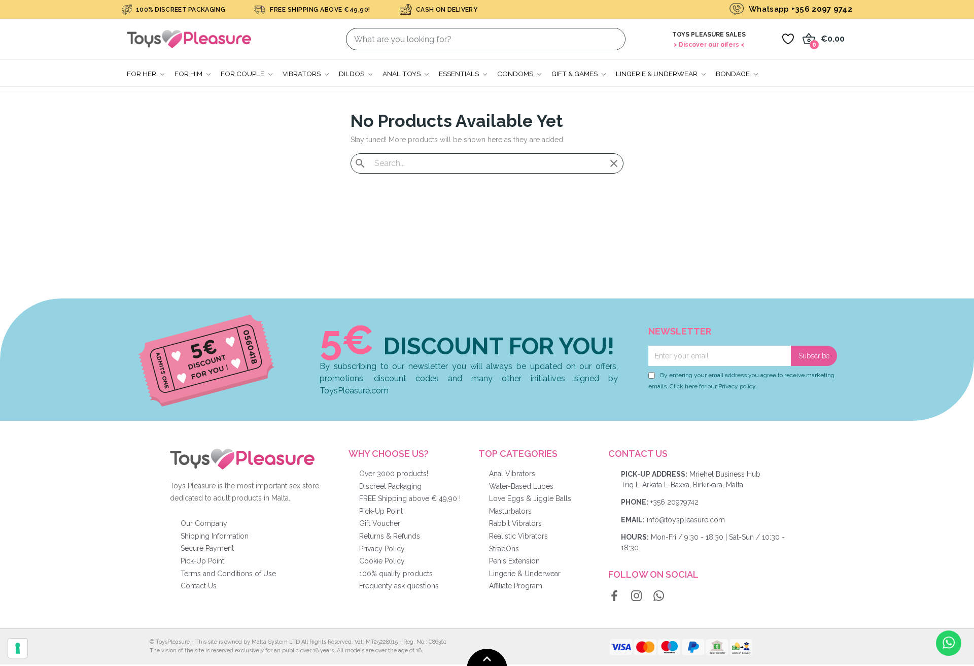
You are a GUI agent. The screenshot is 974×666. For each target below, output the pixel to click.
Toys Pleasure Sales (709, 34)
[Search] (611, 39)
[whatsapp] (659, 596)
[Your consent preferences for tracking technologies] (17, 648)
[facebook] (614, 596)
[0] (788, 39)
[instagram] (637, 596)
